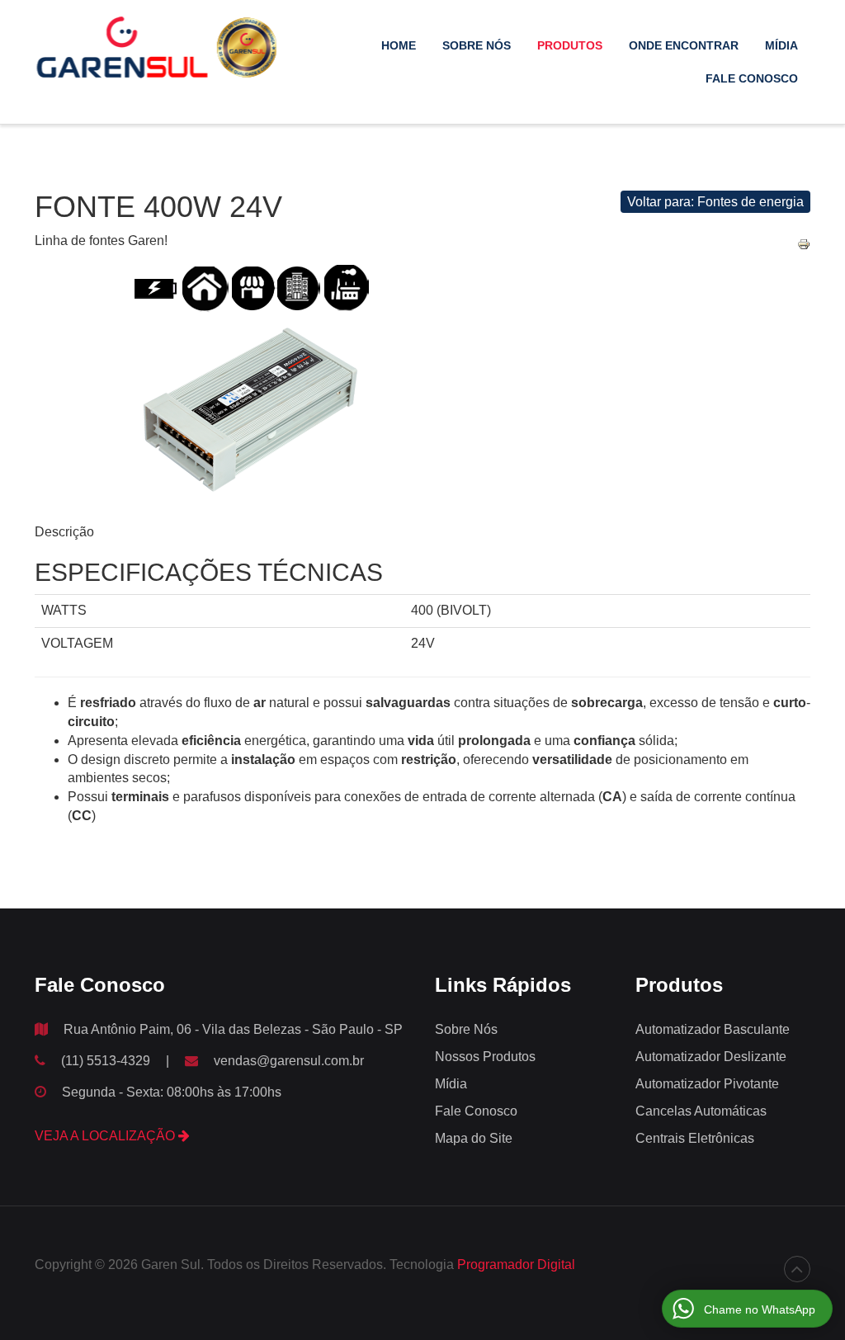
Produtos (569, 45)
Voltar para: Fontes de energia (715, 202)
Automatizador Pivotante (707, 1084)
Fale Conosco (752, 78)
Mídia (781, 45)
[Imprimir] (803, 244)
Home (398, 45)
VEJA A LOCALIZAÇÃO (106, 1136)
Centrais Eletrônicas (694, 1138)
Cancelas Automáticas (701, 1111)
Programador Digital (516, 1264)
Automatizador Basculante (712, 1029)
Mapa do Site (473, 1138)
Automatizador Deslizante (710, 1057)
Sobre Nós (476, 45)
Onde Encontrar (684, 45)
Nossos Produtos (485, 1057)
